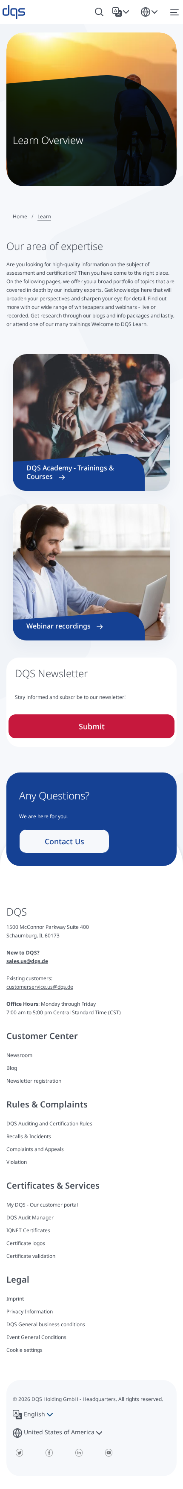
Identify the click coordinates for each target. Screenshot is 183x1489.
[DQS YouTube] (108, 1452)
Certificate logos (25, 1243)
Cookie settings (24, 1350)
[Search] (99, 12)
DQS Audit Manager (30, 1217)
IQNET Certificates (28, 1230)
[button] (122, 12)
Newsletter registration (33, 1080)
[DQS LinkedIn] (78, 1452)
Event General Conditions (36, 1337)
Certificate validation (30, 1256)
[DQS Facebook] (49, 1452)
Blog (11, 1068)
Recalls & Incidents (28, 1136)
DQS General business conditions (45, 1324)
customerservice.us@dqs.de (39, 986)
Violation (16, 1162)
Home (20, 216)
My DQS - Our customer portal (42, 1204)
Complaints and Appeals (35, 1149)
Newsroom (19, 1055)
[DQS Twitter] (19, 1452)
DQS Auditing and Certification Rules (49, 1123)
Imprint (15, 1298)
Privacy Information (29, 1311)
